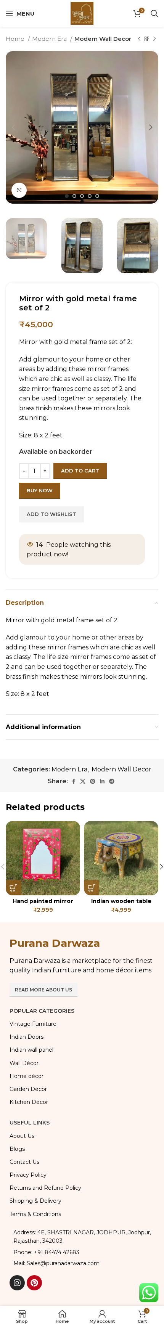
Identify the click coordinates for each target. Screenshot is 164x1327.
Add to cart (80, 471)
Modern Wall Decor (102, 38)
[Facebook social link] (74, 781)
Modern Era (50, 38)
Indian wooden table (121, 901)
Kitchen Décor (29, 1102)
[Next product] (154, 39)
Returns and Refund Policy (45, 1187)
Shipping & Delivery (35, 1200)
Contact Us (24, 1161)
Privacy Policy (28, 1174)
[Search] (154, 13)
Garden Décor (28, 1089)
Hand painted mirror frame (43, 904)
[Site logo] (82, 12)
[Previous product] (139, 39)
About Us (22, 1136)
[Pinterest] (34, 1282)
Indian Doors (26, 1036)
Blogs (17, 1148)
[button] (13, 887)
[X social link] (83, 781)
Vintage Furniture (33, 1023)
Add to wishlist (51, 514)
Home (16, 38)
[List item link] (82, 1252)
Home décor (26, 1076)
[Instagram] (17, 1282)
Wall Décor (24, 1063)
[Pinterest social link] (93, 781)
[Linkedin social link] (102, 781)
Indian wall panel (31, 1049)
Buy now (40, 490)
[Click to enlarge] (19, 190)
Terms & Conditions (35, 1214)
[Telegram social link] (112, 781)
